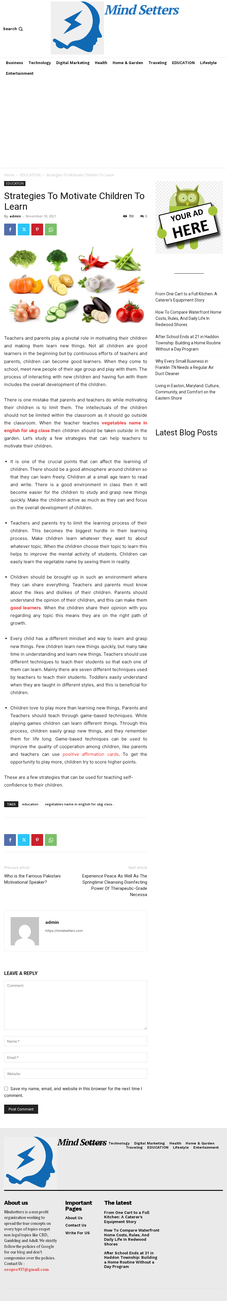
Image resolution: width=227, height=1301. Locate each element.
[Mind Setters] (29, 1163)
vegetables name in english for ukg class (78, 804)
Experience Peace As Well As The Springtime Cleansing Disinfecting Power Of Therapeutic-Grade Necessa (114, 885)
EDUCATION (30, 175)
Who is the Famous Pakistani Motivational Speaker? (32, 879)
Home (9, 175)
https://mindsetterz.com (64, 931)
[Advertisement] (113, 123)
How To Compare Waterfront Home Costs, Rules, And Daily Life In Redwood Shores (188, 318)
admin (15, 216)
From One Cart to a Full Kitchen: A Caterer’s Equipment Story (186, 297)
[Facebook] (10, 229)
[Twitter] (24, 229)
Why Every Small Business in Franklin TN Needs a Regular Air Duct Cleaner (184, 367)
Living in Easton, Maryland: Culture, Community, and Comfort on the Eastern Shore (187, 391)
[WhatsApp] (51, 229)
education (30, 804)
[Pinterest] (37, 229)
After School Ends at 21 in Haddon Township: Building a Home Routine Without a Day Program (188, 342)
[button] (13, 29)
